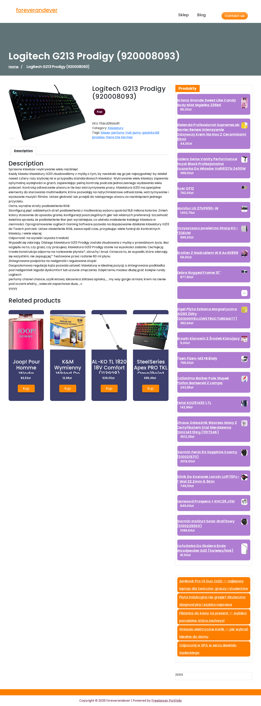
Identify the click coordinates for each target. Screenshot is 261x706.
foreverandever (37, 10)
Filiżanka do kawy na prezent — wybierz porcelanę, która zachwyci (213, 617)
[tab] (23, 151)
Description (23, 151)
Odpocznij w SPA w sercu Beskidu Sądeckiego (207, 649)
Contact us (234, 15)
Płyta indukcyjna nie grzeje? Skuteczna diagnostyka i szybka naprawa (212, 601)
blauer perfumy (112, 132)
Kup (99, 111)
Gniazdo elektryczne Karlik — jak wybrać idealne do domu (213, 633)
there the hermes (119, 137)
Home (13, 66)
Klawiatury (115, 128)
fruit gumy (133, 132)
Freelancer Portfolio (167, 700)
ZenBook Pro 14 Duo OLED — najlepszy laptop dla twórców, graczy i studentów (213, 585)
